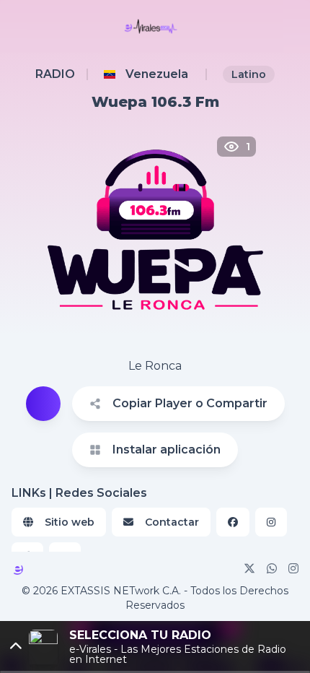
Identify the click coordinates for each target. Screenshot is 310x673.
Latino (248, 74)
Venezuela (156, 74)
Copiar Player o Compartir (189, 403)
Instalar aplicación (166, 449)
